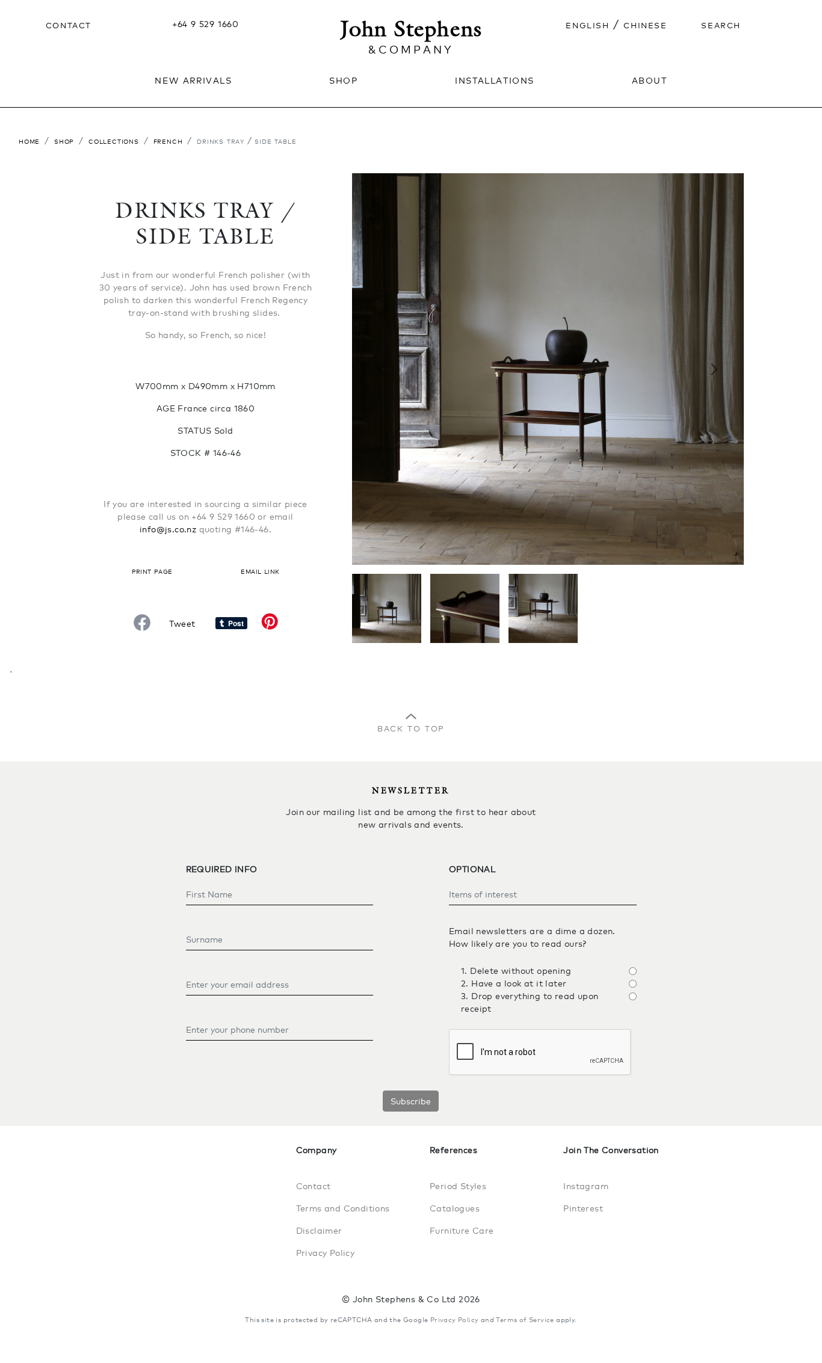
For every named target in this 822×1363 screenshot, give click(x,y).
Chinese (645, 24)
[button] (381, 369)
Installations (494, 79)
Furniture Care (462, 1230)
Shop (64, 140)
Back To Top (411, 727)
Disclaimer (319, 1230)
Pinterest (583, 1208)
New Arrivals (193, 79)
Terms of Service (525, 1319)
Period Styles (458, 1186)
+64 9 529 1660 (205, 24)
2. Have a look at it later (513, 983)
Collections (113, 140)
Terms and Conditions (343, 1208)
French (168, 140)
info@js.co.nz (168, 529)
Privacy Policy (325, 1253)
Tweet (182, 623)
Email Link (260, 570)
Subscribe (411, 1101)
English (587, 24)
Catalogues (455, 1208)
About (649, 79)
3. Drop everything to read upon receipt (529, 1002)
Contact (68, 24)
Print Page (152, 570)
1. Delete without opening (516, 970)
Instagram (585, 1186)
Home (29, 140)
